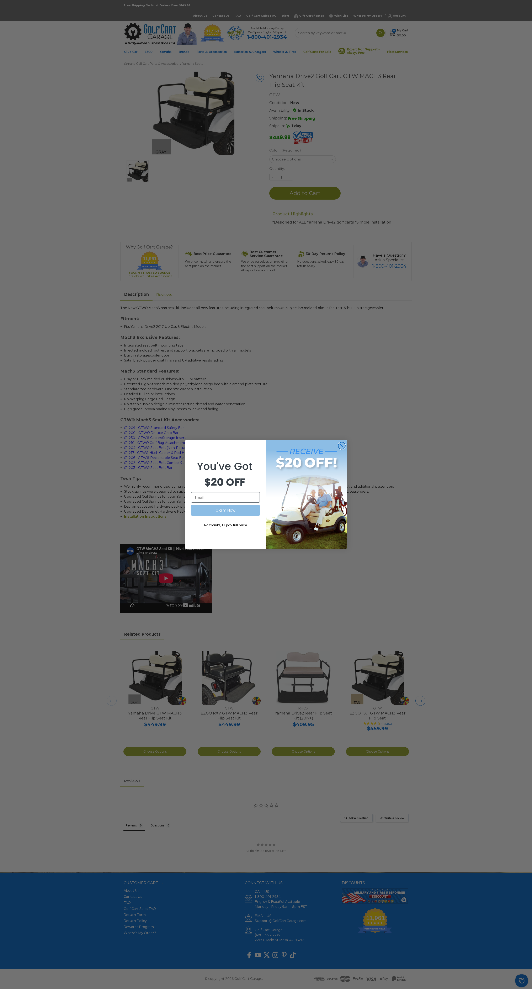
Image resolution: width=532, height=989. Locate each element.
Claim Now (225, 510)
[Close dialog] (341, 445)
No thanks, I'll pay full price (225, 525)
